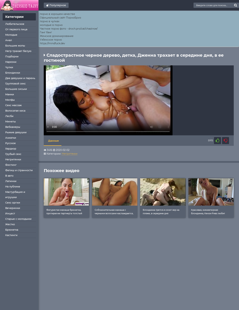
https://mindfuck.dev (52, 43)
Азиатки (10, 137)
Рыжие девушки (16, 132)
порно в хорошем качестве (57, 14)
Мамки (9, 94)
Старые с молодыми (18, 218)
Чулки (9, 67)
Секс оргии (12, 202)
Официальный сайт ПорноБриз (60, 17)
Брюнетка (11, 229)
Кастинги (11, 235)
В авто (9, 175)
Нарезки (10, 61)
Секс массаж (13, 105)
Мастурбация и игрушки (15, 194)
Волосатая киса (15, 110)
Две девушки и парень (20, 78)
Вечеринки (12, 208)
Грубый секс (13, 154)
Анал (8, 40)
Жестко (10, 224)
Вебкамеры (12, 127)
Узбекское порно (51, 39)
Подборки (12, 56)
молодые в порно (51, 25)
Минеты (10, 121)
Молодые (11, 34)
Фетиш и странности (19, 170)
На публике (12, 186)
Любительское (14, 24)
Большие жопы (15, 45)
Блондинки (12, 72)
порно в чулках (49, 21)
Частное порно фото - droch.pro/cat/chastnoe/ (69, 28)
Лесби (9, 116)
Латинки (10, 181)
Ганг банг (46, 32)
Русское (10, 143)
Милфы (10, 99)
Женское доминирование (56, 36)
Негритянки (13, 159)
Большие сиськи (16, 89)
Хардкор (10, 148)
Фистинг (11, 164)
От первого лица (16, 29)
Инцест (10, 213)
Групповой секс (15, 83)
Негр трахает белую (18, 51)
